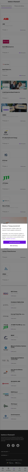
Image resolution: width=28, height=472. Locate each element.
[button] (14, 246)
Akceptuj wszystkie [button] (14, 242)
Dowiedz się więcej (10, 238)
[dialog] (14, 236)
